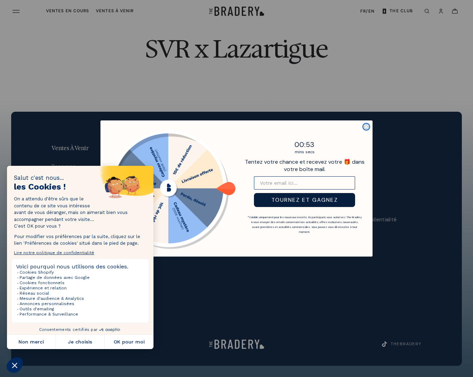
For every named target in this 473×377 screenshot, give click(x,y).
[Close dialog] (366, 126)
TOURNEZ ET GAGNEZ (304, 200)
